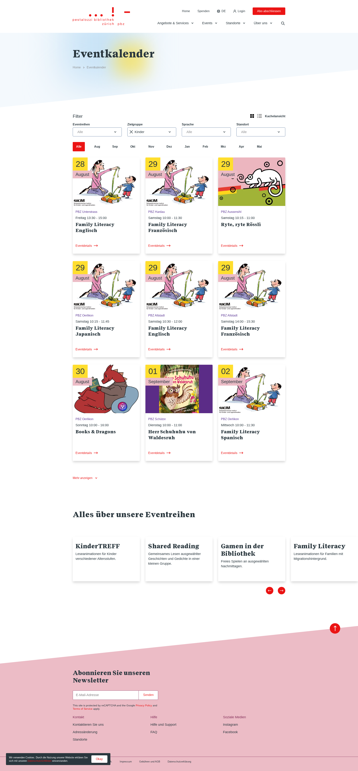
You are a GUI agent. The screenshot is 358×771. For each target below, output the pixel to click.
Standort (242, 124)
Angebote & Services (173, 23)
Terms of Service (82, 708)
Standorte (233, 23)
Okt (132, 146)
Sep (115, 146)
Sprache (188, 124)
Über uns (260, 23)
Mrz (223, 146)
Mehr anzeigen (82, 478)
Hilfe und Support (163, 724)
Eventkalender (96, 67)
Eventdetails (84, 245)
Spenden (203, 11)
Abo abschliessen (269, 11)
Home (186, 11)
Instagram (230, 724)
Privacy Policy (144, 705)
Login (241, 11)
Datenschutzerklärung (179, 761)
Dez (169, 146)
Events (207, 23)
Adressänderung (85, 732)
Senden (148, 694)
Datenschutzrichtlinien (39, 760)
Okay (99, 759)
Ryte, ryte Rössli (241, 224)
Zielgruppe (135, 124)
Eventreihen (81, 124)
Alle (78, 146)
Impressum (126, 761)
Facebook (230, 732)
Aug (97, 146)
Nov (151, 146)
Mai (259, 146)
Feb (205, 146)
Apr (241, 146)
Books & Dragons (96, 431)
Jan (187, 146)
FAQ (153, 732)
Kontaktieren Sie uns (88, 724)
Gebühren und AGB (149, 761)
